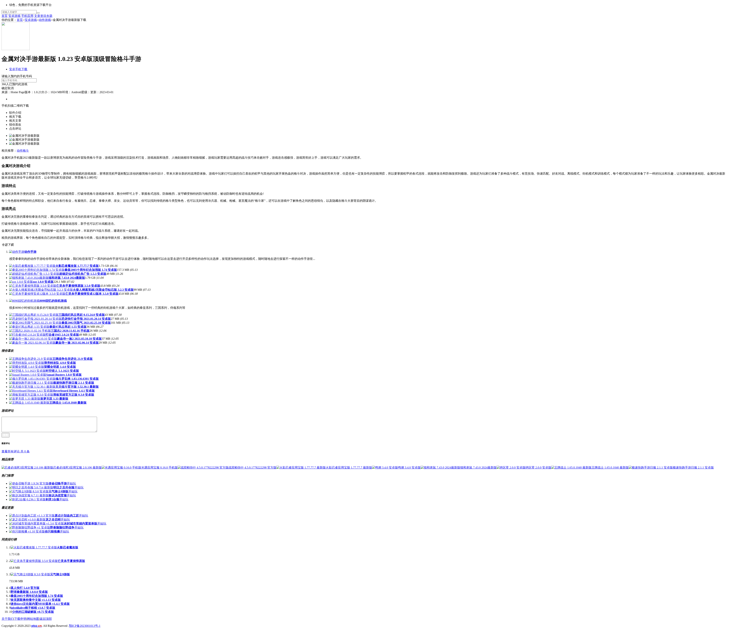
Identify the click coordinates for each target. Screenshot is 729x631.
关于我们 (8, 618)
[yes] (38, 12)
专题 (49, 15)
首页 (5, 15)
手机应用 (27, 15)
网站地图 (33, 618)
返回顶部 (46, 618)
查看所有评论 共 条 (16, 451)
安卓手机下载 (18, 69)
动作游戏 (45, 19)
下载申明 (20, 618)
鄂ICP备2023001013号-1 (84, 625)
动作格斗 (23, 150)
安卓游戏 (14, 15)
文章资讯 (40, 15)
